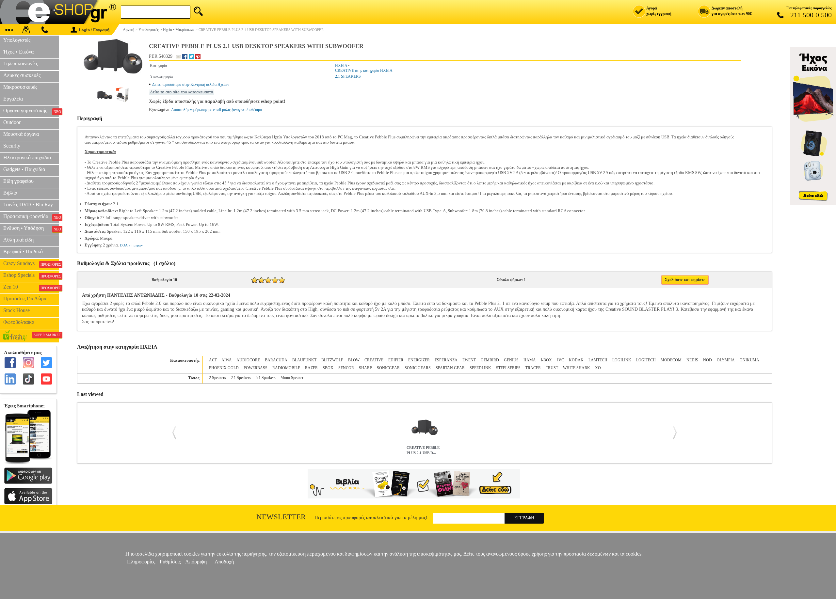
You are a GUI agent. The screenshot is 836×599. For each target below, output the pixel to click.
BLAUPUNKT (304, 360)
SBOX (328, 368)
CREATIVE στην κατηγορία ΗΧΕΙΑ (364, 70)
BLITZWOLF (332, 360)
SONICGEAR (388, 368)
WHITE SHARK (576, 368)
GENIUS (511, 360)
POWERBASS (255, 368)
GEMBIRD (490, 360)
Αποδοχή (224, 561)
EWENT (469, 360)
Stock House (16, 310)
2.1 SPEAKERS (348, 76)
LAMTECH (597, 360)
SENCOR (346, 368)
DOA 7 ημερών (131, 245)
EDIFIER (395, 360)
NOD (707, 360)
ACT (213, 360)
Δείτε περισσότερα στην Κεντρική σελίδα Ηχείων (190, 84)
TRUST (552, 368)
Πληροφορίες (141, 561)
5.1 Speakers (266, 377)
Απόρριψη (196, 561)
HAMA (529, 360)
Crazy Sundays (31, 263)
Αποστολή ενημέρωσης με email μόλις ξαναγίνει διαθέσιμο (216, 109)
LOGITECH (646, 360)
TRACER (533, 368)
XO (598, 368)
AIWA (226, 360)
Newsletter (281, 517)
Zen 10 (31, 287)
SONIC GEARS (418, 368)
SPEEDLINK (480, 368)
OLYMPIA (726, 360)
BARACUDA (276, 360)
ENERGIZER (419, 360)
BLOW (354, 360)
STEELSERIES (508, 368)
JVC (560, 360)
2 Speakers (217, 377)
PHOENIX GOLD (224, 368)
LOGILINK (621, 360)
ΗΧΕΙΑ (341, 65)
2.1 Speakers (241, 377)
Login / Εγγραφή (94, 29)
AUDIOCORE (248, 360)
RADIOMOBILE (286, 368)
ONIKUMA (749, 360)
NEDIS (692, 360)
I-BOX (546, 360)
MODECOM (671, 360)
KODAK (576, 360)
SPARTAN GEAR (450, 368)
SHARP (365, 368)
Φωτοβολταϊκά (18, 322)
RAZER (311, 368)
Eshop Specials (31, 275)
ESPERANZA (446, 360)
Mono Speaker (292, 377)
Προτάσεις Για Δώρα (24, 298)
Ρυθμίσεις (170, 561)
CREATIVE (373, 360)
